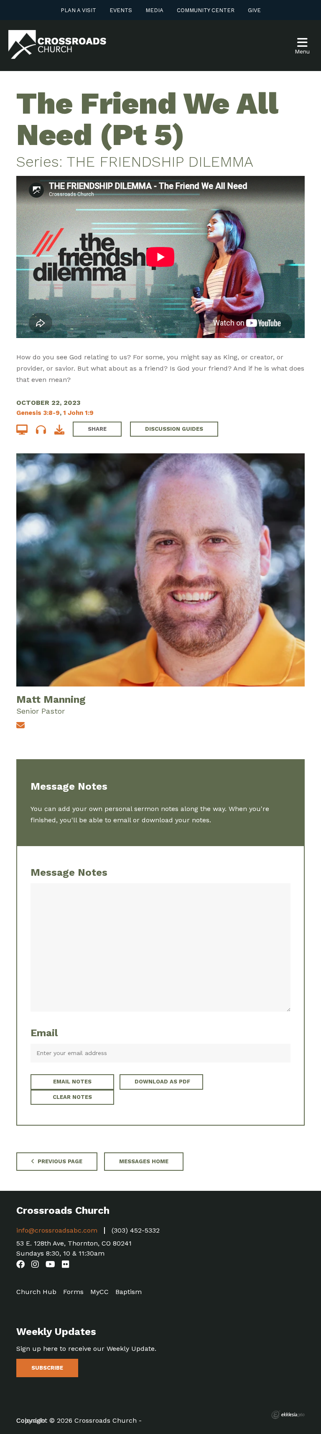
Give (254, 10)
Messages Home (143, 1161)
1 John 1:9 (78, 413)
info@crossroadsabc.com (56, 1230)
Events (121, 10)
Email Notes (72, 1081)
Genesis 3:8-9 (38, 413)
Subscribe (47, 1368)
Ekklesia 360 (288, 1415)
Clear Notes (72, 1097)
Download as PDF (162, 1081)
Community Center (205, 10)
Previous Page (59, 1161)
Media (154, 10)
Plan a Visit (78, 10)
